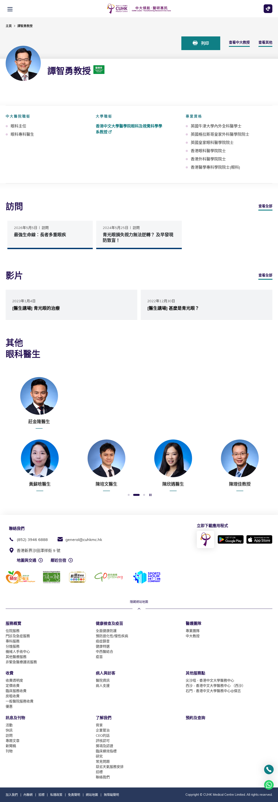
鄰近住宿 (58, 560)
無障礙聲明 (111, 795)
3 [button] (144, 495)
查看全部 (265, 206)
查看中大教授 (239, 42)
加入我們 (12, 795)
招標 (41, 795)
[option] (39, 403)
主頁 (9, 26)
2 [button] (136, 495)
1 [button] (129, 495)
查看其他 (265, 42)
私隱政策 (56, 795)
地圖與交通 (26, 560)
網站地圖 (92, 795)
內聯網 (28, 795)
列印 (204, 43)
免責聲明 (74, 795)
